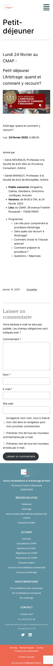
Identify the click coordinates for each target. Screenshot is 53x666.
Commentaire (12, 339)
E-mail (7, 389)
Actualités (32, 289)
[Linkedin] (30, 634)
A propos (26, 538)
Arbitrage (26, 509)
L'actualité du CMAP (26, 543)
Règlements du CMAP (26, 553)
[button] (46, 7)
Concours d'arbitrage (26, 572)
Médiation (26, 504)
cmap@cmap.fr (26, 614)
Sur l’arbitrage (26, 597)
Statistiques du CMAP (26, 557)
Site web (8, 403)
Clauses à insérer (26, 562)
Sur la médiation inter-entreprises (26, 588)
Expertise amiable (26, 522)
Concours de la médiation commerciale (26, 567)
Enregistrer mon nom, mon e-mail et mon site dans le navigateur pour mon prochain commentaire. (28, 422)
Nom (7, 374)
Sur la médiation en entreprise (26, 593)
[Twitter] (23, 634)
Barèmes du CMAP (26, 548)
